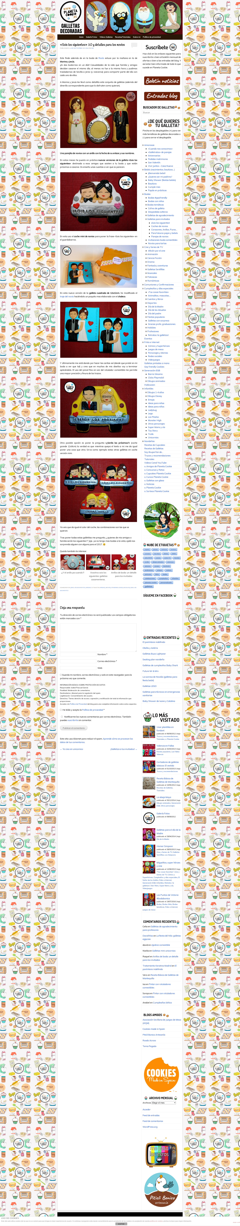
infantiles (175, 578)
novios (108, 587)
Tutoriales (149, 459)
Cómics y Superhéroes (159, 346)
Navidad (176, 558)
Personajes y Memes (158, 353)
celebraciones (150, 578)
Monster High (154, 420)
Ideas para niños (156, 406)
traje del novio (67, 296)
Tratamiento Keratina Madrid (157, 965)
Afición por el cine (156, 250)
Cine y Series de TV (153, 247)
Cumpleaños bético (162, 1002)
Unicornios (153, 437)
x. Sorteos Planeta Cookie (156, 491)
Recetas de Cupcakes (154, 445)
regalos (127, 587)
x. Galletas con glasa (154, 480)
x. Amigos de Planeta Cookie (158, 466)
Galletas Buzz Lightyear (154, 653)
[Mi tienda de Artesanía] (161, 1207)
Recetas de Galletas (153, 448)
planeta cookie (150, 583)
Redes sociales (155, 356)
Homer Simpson (165, 846)
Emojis (151, 399)
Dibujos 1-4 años (155, 392)
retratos (156, 566)
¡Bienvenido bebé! (156, 173)
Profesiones (153, 331)
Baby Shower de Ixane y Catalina (159, 701)
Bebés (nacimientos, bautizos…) (159, 169)
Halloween (149, 385)
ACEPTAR (121, 1224)
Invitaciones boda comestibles (162, 240)
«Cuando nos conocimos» (160, 148)
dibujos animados (158, 562)
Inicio (81, 37)
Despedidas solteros (158, 211)
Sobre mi (136, 37)
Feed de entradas (151, 1115)
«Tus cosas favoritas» (158, 292)
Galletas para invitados (158, 219)
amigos (159, 570)
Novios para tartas (157, 243)
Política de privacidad (152, 37)
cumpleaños (163, 578)
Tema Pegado (149, 1046)
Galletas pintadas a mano (156, 363)
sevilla (147, 562)
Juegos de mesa (155, 349)
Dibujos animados (156, 381)
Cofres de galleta (156, 208)
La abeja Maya (164, 797)
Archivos (147, 1102)
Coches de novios (159, 226)
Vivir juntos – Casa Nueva (160, 166)
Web (100, 668)
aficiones (147, 566)
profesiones (149, 570)
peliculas (148, 574)
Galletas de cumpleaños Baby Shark (160, 665)
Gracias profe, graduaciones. (162, 324)
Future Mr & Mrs (150, 671)
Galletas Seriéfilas (155, 269)
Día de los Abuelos (157, 310)
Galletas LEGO (149, 686)
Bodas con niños (156, 201)
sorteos (168, 570)
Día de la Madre (155, 306)
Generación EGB (152, 370)
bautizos (173, 549)
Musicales (152, 273)
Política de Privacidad (78, 704)
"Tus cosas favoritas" (165, 872)
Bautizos (152, 183)
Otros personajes (156, 423)
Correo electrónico (107, 661)
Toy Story (153, 430)
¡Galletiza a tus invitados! (123, 749)
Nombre (102, 654)
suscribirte (73, 720)
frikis (157, 574)
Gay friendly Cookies (154, 366)
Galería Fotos (91, 37)
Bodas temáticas (155, 204)
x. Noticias (149, 484)
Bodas (88, 587)
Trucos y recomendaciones (157, 455)
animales (147, 553)
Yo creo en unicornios (71, 749)
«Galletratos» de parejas (160, 152)
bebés (174, 553)
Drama (150, 261)
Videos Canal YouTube (155, 462)
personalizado (117, 587)
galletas (148, 586)
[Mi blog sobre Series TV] (161, 1168)
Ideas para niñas (156, 403)
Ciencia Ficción (154, 258)
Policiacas (152, 277)
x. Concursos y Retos (154, 469)
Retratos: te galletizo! (158, 335)
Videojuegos (154, 359)
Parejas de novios (159, 236)
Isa (93, 48)
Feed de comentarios (153, 1121)
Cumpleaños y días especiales (158, 288)
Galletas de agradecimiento (160, 215)
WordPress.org (150, 1127)
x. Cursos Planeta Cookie (156, 477)
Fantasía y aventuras (157, 265)
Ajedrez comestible (160, 945)
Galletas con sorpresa (158, 320)
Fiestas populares (156, 317)
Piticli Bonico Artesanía (154, 1034)
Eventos (148, 338)
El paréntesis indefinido (154, 642)
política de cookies (156, 1221)
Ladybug (152, 410)
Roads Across (149, 1040)
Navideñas (149, 441)
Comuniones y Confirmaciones (159, 284)
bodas (102, 587)
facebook (166, 566)
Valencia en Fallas (165, 745)
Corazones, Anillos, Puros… (164, 229)
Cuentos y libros (155, 299)
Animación (152, 254)
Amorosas (149, 145)
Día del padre (154, 313)
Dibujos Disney (154, 396)
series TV (167, 558)
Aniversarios (154, 155)
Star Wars (157, 553)
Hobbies (151, 327)
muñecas (164, 549)
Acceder (146, 1109)
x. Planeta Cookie (152, 487)
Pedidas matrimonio (158, 159)
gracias (155, 549)
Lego (150, 413)
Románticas (153, 280)
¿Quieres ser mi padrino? (160, 176)
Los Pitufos (153, 417)
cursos (158, 558)
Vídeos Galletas (106, 37)
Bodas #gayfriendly (157, 197)
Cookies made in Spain (154, 1029)
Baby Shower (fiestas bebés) (162, 180)
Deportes (152, 303)
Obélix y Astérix (150, 648)
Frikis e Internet (151, 342)
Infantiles (148, 388)
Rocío (101, 58)
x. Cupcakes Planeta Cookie (157, 473)
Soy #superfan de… (153, 452)
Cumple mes (154, 187)
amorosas (171, 562)
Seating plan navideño (153, 659)
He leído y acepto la (83, 709)
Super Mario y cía (156, 427)
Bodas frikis (167, 904)
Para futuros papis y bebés (164, 233)
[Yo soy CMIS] (161, 1093)
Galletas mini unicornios (164, 950)
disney (166, 553)
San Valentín (154, 162)
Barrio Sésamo (155, 374)
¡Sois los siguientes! (78, 587)
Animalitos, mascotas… (159, 295)
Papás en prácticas (157, 190)
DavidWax (148, 935)
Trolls (151, 434)
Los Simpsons (170, 855)
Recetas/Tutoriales (122, 37)
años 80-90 (148, 558)
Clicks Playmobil (156, 377)
